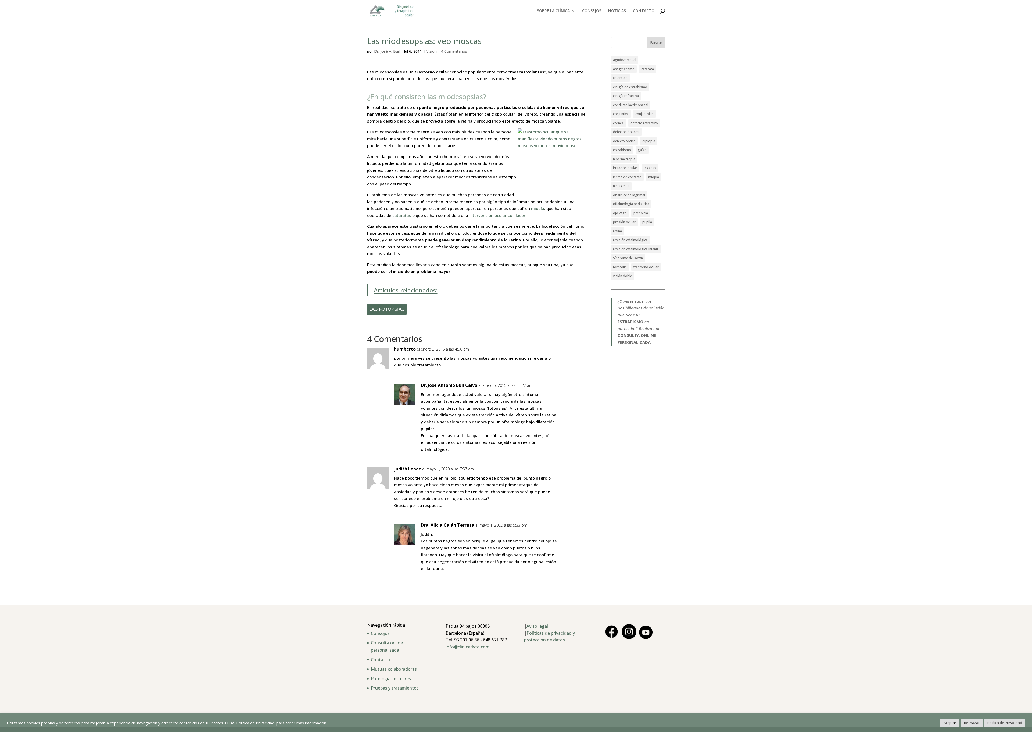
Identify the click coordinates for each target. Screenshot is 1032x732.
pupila (647, 222)
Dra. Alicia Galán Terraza (447, 525)
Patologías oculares (391, 678)
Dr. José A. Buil (387, 51)
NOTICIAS (617, 11)
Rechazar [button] (972, 722)
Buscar (656, 42)
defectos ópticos (626, 132)
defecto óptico (624, 141)
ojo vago (620, 213)
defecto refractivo (644, 123)
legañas (650, 168)
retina (617, 231)
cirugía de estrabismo (630, 87)
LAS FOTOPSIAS (386, 309)
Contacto (380, 660)
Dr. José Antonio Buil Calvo (449, 385)
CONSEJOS (591, 11)
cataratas (401, 215)
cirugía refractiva (626, 96)
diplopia (648, 141)
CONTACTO (643, 11)
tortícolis (620, 267)
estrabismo (622, 150)
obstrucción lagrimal (629, 195)
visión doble (622, 276)
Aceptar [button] (950, 722)
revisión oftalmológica (630, 240)
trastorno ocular (646, 267)
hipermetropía (624, 159)
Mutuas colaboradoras (394, 669)
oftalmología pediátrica (631, 204)
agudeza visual (624, 60)
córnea (618, 123)
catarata (647, 69)
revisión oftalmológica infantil (636, 249)
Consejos (380, 633)
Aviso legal (537, 626)
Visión (431, 51)
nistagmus (621, 186)
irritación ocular (625, 168)
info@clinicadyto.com (468, 647)
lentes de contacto (627, 177)
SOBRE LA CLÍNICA (553, 11)
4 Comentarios (454, 51)
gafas (642, 150)
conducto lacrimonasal (630, 105)
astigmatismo (624, 69)
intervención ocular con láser (497, 215)
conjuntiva (621, 114)
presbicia (640, 213)
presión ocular (624, 222)
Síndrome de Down (628, 258)
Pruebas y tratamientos (395, 688)
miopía (537, 208)
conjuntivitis (644, 114)
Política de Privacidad (1004, 722)
